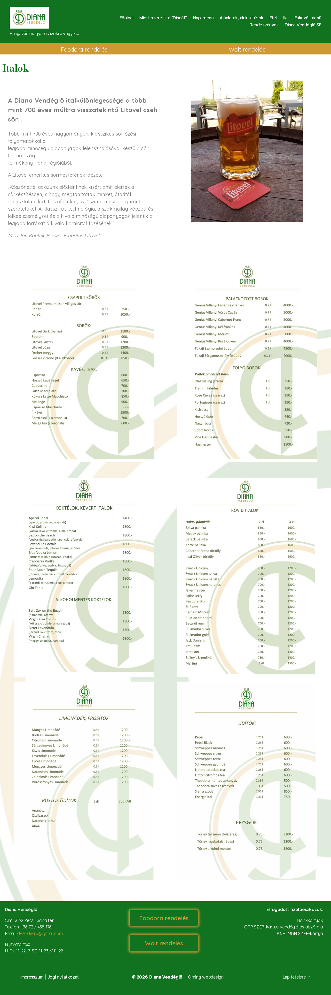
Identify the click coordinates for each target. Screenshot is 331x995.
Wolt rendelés (247, 49)
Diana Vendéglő (165, 977)
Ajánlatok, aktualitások (241, 17)
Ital (285, 17)
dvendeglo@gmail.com (40, 933)
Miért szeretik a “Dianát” (163, 17)
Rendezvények (264, 24)
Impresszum (31, 977)
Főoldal (127, 17)
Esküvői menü (307, 17)
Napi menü (203, 17)
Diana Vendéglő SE (303, 24)
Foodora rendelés (84, 49)
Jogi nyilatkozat (63, 977)
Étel (273, 17)
